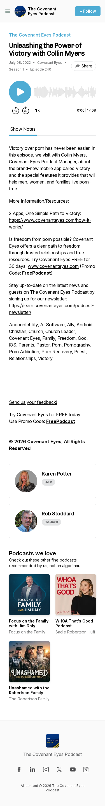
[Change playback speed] (37, 110)
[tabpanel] (52, 304)
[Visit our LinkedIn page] (32, 769)
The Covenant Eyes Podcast (42, 11)
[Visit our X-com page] (59, 769)
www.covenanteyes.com (53, 266)
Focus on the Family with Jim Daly (28, 623)
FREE (62, 414)
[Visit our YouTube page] (73, 769)
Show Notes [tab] (23, 129)
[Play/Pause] (20, 92)
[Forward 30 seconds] (26, 110)
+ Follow (88, 11)
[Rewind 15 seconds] (16, 110)
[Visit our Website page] (86, 769)
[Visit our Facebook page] (19, 769)
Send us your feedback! (33, 402)
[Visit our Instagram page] (46, 769)
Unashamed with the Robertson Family (29, 690)
